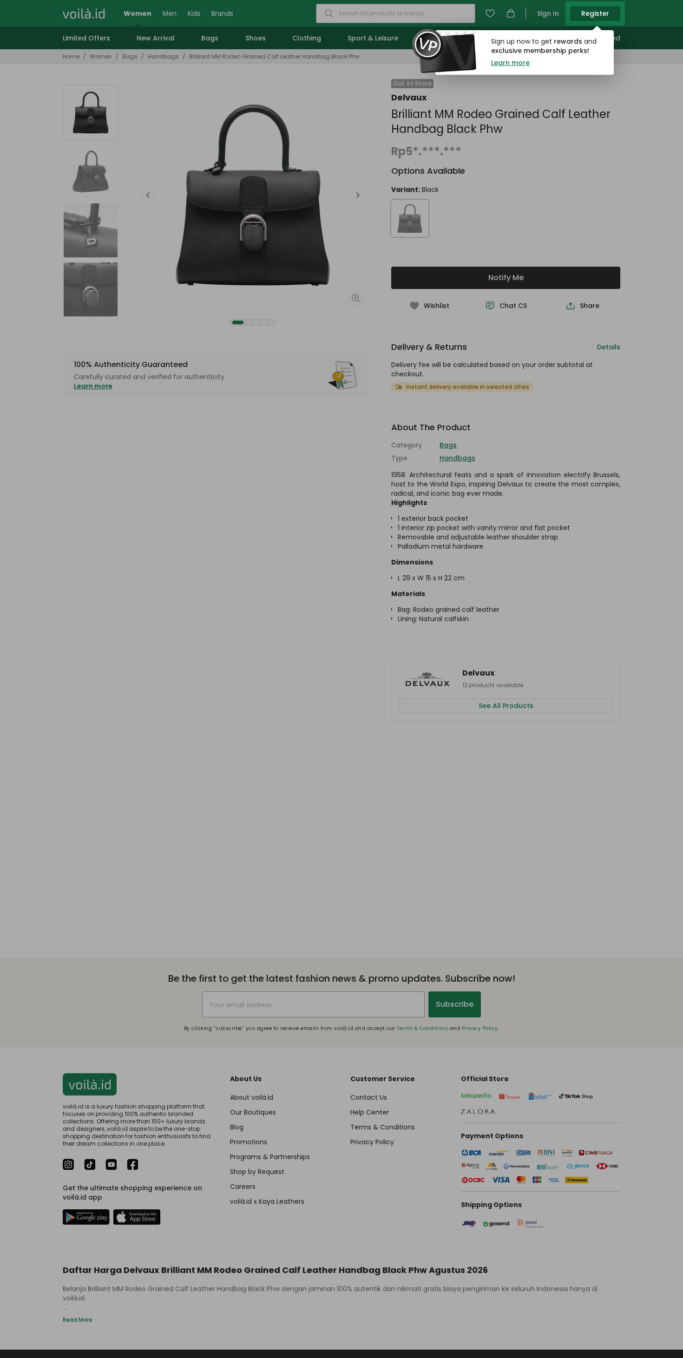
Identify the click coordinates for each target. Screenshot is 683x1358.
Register (595, 13)
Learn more (510, 62)
